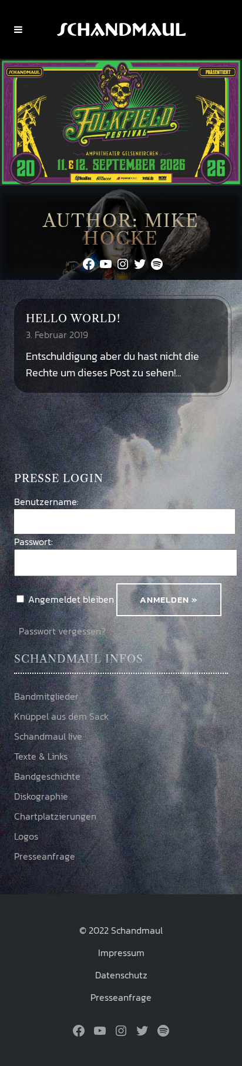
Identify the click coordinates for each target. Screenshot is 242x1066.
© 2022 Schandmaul (121, 930)
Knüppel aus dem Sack (61, 716)
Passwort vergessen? (62, 631)
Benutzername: (46, 501)
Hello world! (73, 318)
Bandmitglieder (46, 696)
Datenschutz (121, 975)
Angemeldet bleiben (71, 599)
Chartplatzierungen (55, 816)
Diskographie (41, 796)
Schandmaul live (48, 736)
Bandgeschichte (47, 776)
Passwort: (33, 541)
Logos (26, 836)
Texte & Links (41, 756)
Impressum (121, 952)
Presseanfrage (44, 856)
